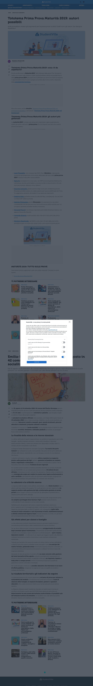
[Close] (70, 322)
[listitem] (46, 339)
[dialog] (46, 343)
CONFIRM (36, 362)
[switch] (63, 342)
